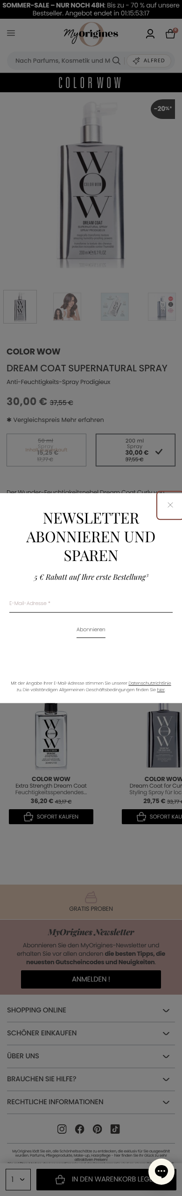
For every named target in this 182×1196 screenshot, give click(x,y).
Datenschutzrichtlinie (149, 684)
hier (161, 690)
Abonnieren (91, 630)
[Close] (170, 505)
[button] (161, 1172)
